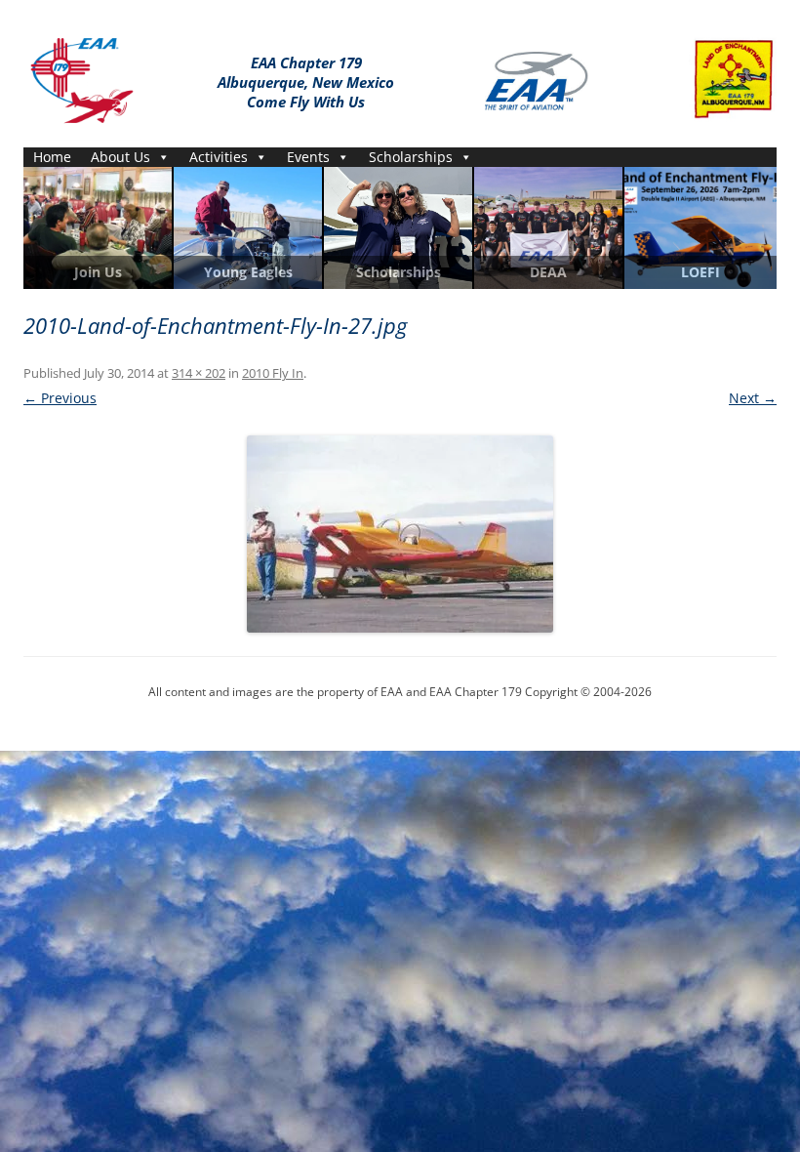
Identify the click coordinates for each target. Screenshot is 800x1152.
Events (308, 156)
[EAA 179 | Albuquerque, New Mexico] (81, 76)
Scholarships (411, 156)
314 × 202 (198, 373)
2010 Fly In (272, 373)
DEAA (548, 272)
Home (52, 156)
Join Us (98, 272)
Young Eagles (248, 272)
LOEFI (700, 272)
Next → (753, 398)
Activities (218, 156)
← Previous (60, 398)
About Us (120, 156)
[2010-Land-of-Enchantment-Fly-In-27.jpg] (400, 534)
